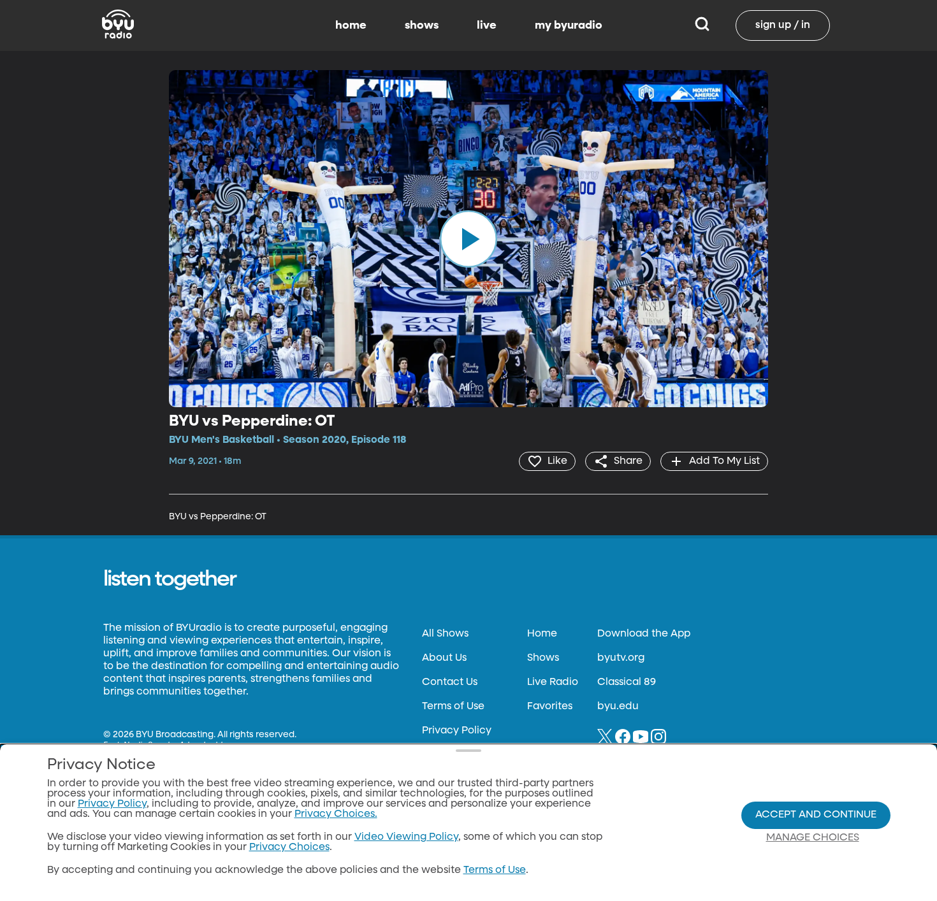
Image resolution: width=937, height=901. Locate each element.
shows (422, 25)
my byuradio (568, 25)
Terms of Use (453, 707)
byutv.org (620, 658)
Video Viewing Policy (406, 837)
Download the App (643, 634)
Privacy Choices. (335, 814)
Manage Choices (812, 838)
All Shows (445, 634)
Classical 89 (626, 682)
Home (542, 634)
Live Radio (552, 682)
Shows (543, 658)
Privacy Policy (456, 731)
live (487, 25)
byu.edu (618, 707)
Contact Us (449, 682)
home (351, 25)
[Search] (702, 25)
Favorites (549, 707)
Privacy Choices (289, 847)
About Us (444, 658)
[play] (468, 238)
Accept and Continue (815, 815)
